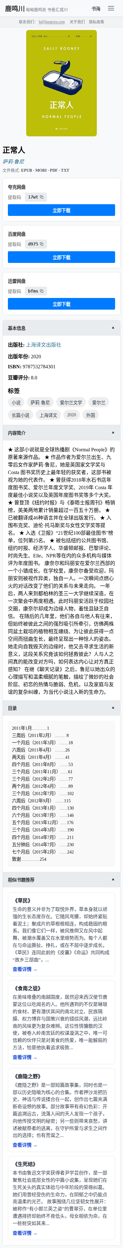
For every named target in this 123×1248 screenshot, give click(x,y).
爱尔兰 (98, 402)
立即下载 (61, 210)
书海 (95, 8)
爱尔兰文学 (71, 402)
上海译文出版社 (43, 345)
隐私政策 (96, 22)
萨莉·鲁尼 (13, 161)
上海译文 (48, 415)
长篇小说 (20, 415)
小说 (16, 402)
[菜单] (111, 8)
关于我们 (77, 22)
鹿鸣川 (15, 8)
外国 (90, 415)
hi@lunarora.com (52, 22)
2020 (71, 414)
